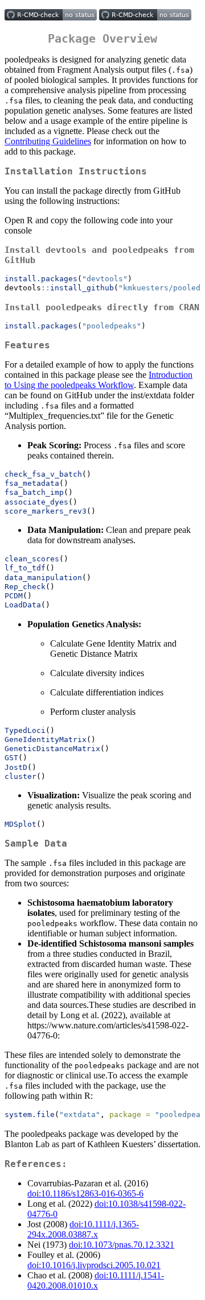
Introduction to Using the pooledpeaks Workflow (98, 380)
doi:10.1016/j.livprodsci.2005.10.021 (94, 1265)
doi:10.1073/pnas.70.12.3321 (121, 1244)
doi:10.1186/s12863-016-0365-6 (85, 1193)
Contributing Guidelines (48, 141)
